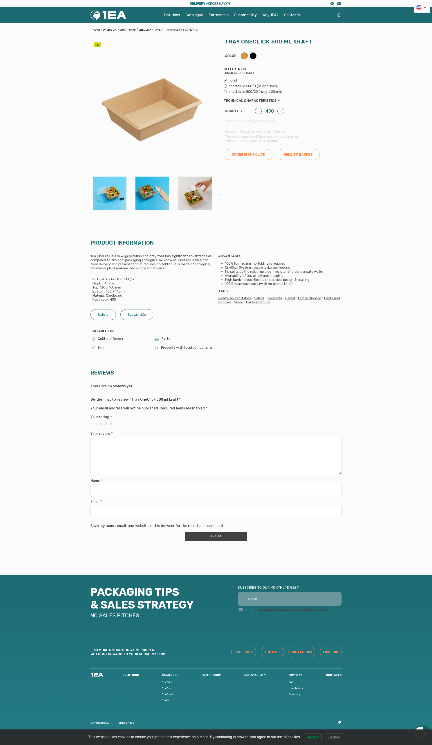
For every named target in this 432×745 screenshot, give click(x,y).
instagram (302, 652)
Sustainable (137, 315)
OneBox (166, 688)
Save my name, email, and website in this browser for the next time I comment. (157, 526)
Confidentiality (99, 722)
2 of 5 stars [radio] (97, 423)
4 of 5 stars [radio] (107, 423)
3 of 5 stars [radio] (102, 423)
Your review (101, 434)
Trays (131, 29)
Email (96, 502)
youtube (272, 652)
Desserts (275, 298)
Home (96, 29)
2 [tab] (148, 213)
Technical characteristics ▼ (252, 101)
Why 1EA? (270, 15)
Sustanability (245, 15)
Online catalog (114, 29)
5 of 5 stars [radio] (112, 423)
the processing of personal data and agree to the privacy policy (293, 609)
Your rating (101, 417)
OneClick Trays (149, 29)
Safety (103, 315)
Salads (259, 298)
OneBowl (167, 694)
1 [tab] (142, 213)
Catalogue (194, 15)
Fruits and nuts (258, 302)
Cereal (290, 298)
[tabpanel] (109, 193)
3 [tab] (155, 213)
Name (96, 481)
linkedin (330, 652)
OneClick (167, 682)
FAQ (291, 682)
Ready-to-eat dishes (234, 298)
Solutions (172, 15)
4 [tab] (162, 213)
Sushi (238, 302)
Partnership (219, 15)
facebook (244, 652)
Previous (85, 193)
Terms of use (125, 722)
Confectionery (309, 298)
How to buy (296, 688)
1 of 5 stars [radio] (92, 423)
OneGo (166, 700)
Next (219, 193)
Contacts (292, 15)
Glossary (294, 694)
